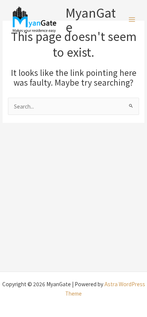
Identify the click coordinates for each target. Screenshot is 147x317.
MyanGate (91, 19)
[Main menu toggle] (132, 19)
